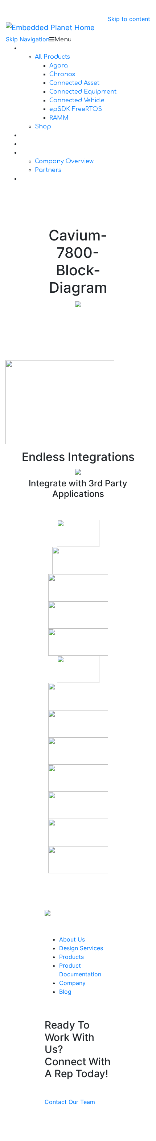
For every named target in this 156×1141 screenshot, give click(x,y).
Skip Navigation (27, 39)
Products (71, 956)
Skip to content (129, 18)
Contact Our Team (70, 1101)
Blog (65, 991)
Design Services (81, 948)
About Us (72, 939)
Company (72, 982)
